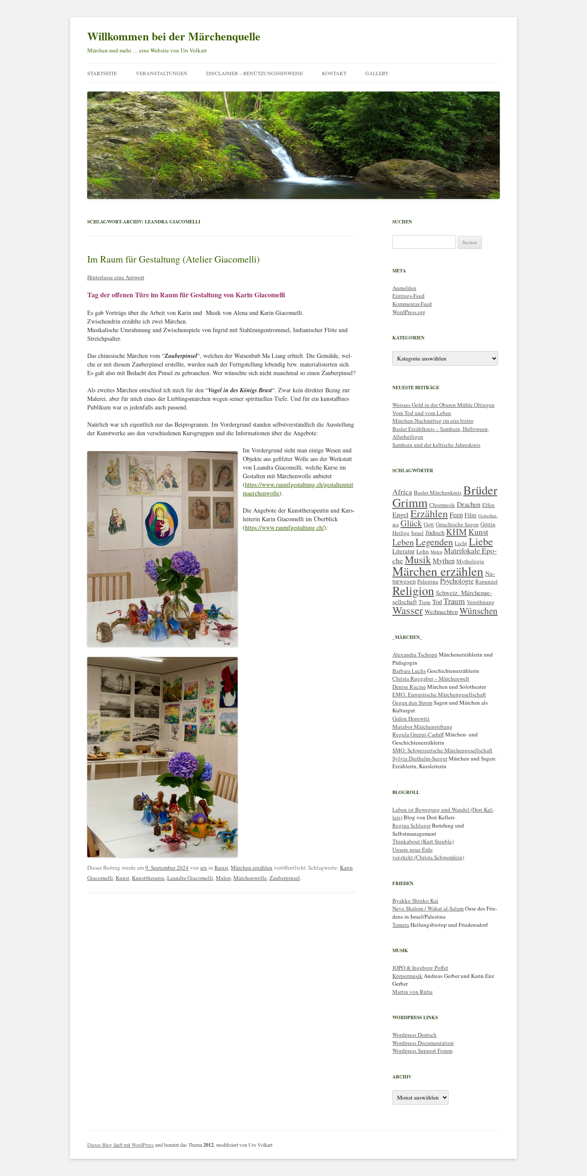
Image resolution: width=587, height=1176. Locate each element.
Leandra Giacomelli (190, 878)
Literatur (403, 551)
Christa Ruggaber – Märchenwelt (430, 678)
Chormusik (442, 505)
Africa (402, 491)
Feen (456, 514)
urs (203, 867)
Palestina (427, 581)
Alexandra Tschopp (414, 654)
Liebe (481, 541)
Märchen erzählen (251, 867)
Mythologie (470, 561)
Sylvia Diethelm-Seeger (419, 758)
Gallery (377, 73)
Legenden (434, 541)
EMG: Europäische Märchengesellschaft (439, 694)
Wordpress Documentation (423, 1043)
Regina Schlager (411, 825)
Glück (411, 523)
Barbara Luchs (409, 671)
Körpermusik (407, 976)
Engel (400, 514)
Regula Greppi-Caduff (418, 734)
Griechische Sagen (457, 524)
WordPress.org (408, 312)
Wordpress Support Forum (422, 1050)
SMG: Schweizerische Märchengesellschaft (442, 750)
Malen (223, 878)
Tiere (425, 602)
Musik (418, 559)
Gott (429, 524)
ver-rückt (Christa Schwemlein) (428, 857)
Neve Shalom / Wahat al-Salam (428, 908)
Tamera (400, 925)
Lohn (422, 551)
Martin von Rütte (412, 992)
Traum (454, 601)
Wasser (407, 610)
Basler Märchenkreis (438, 492)
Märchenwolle (250, 878)
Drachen (468, 504)
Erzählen (429, 513)
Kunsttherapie (148, 878)
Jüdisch (434, 532)
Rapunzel (486, 581)
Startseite (102, 73)
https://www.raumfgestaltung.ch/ (284, 527)
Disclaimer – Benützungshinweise (254, 73)
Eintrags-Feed (408, 295)
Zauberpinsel (284, 878)
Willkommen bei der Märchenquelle (173, 36)
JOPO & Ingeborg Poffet (420, 967)
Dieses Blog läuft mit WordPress (120, 1144)
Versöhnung (481, 602)
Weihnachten (441, 611)
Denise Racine (409, 686)
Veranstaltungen (161, 73)
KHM (456, 532)
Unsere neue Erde (412, 849)
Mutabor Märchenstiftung (422, 726)
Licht (461, 543)
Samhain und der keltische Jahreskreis (436, 445)
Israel (417, 533)
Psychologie (457, 581)
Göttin (487, 524)
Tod (437, 601)
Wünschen (478, 611)
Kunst (221, 867)
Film (471, 514)
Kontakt (334, 73)
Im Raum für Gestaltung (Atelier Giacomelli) (173, 259)
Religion (413, 590)
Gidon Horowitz (411, 718)
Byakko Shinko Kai (415, 900)
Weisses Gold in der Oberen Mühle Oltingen (443, 405)
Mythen (444, 560)
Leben (403, 542)
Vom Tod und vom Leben (421, 413)
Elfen (488, 505)
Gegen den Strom (412, 702)
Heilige (401, 533)
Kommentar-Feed (412, 304)
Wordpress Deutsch (414, 1035)
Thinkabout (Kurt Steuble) (423, 841)
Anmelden (404, 288)
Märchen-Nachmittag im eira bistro (433, 421)
